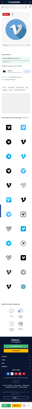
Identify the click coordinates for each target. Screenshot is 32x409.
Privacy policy (17, 385)
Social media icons (15, 77)
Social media (16, 370)
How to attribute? (18, 66)
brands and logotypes (19, 90)
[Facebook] (8, 373)
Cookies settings (23, 387)
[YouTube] (23, 373)
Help (3, 363)
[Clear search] (22, 7)
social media (11, 87)
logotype (5, 90)
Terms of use (5, 62)
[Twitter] (12, 373)
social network (20, 87)
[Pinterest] (16, 373)
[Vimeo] (9, 127)
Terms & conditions (8, 385)
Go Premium (16, 350)
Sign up (16, 381)
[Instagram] (20, 373)
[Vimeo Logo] (9, 272)
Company (4, 366)
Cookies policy (25, 385)
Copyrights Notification (11, 387)
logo (27, 87)
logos (10, 90)
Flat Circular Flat (9, 79)
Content (4, 356)
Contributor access (16, 346)
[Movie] (9, 287)
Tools (3, 360)
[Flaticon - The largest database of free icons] (14, 2)
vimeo (4, 87)
